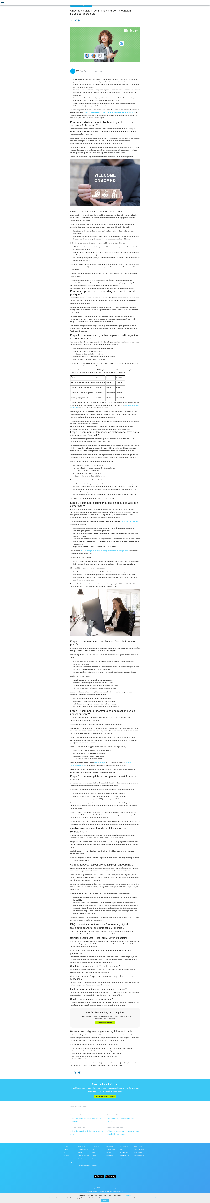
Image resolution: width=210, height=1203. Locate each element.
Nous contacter (67, 1159)
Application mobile (124, 1152)
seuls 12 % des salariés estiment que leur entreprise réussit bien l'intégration (110, 112)
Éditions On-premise (110, 1149)
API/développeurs (124, 1159)
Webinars (80, 1152)
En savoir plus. (127, 1195)
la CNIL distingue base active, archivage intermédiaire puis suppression (104, 551)
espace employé (99, 763)
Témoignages (95, 1159)
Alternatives (94, 1162)
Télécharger (108, 1152)
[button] (2, 3)
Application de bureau (125, 1155)
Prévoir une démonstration (84, 1162)
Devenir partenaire (138, 1152)
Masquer (105, 1200)
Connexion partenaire (139, 1155)
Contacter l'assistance (83, 1159)
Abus (111, 1191)
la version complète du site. (154, 1198)
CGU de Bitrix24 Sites (118, 1191)
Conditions (89, 1191)
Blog (93, 1149)
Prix (65, 1152)
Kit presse (66, 1155)
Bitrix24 (66, 1149)
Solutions (94, 1155)
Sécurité (107, 1191)
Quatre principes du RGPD (129, 521)
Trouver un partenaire (139, 1149)
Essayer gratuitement (105, 1022)
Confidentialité (97, 1191)
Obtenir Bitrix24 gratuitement (105, 1096)
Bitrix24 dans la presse (69, 1162)
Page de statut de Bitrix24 (84, 1165)
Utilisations (94, 1165)
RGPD (102, 1191)
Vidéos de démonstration (83, 1155)
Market (121, 1149)
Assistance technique (83, 1149)
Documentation (109, 1155)
